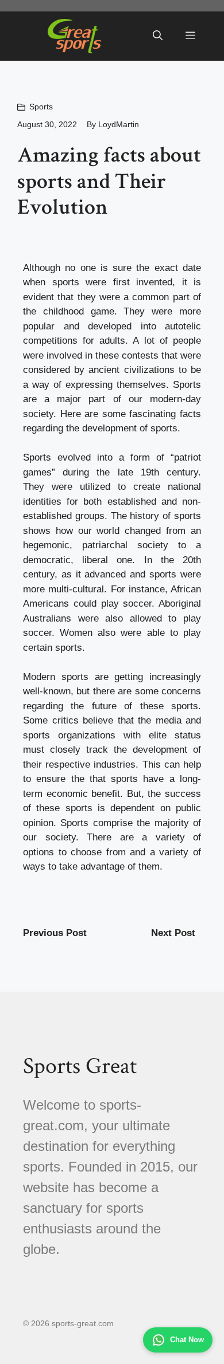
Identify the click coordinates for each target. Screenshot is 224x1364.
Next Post (173, 932)
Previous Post (55, 932)
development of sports (129, 428)
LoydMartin (118, 124)
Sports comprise (96, 822)
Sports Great (80, 1066)
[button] (157, 36)
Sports (41, 106)
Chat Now (187, 1339)
